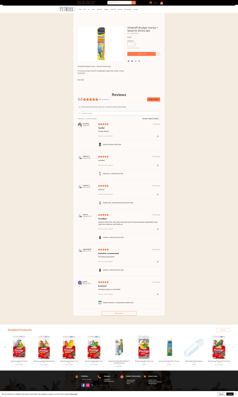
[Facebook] (83, 385)
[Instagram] (88, 385)
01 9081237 (107, 379)
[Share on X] (139, 61)
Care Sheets (130, 382)
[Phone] (77, 377)
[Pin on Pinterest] (132, 61)
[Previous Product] (5, 347)
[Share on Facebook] (128, 61)
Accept (230, 394)
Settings (221, 394)
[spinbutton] (131, 44)
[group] (119, 352)
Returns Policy (152, 383)
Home (80, 20)
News (128, 383)
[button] (161, 3)
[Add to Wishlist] (158, 54)
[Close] (236, 394)
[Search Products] (133, 2)
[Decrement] (129, 44)
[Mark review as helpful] (158, 136)
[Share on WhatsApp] (136, 61)
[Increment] (134, 44)
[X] (92, 385)
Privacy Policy (152, 380)
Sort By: (145, 119)
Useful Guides (131, 380)
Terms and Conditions (155, 382)
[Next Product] (233, 347)
